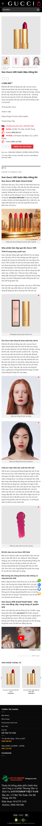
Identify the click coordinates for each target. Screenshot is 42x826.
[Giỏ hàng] (38, 3)
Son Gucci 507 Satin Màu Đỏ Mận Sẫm (31, 690)
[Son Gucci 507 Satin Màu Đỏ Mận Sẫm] (31, 677)
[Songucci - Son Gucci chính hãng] (21, 3)
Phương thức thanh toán (9, 722)
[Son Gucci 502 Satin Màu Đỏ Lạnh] (11, 677)
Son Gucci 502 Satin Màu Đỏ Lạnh (11, 690)
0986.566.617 (16, 132)
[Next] (37, 35)
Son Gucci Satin (6, 157)
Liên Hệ (4, 730)
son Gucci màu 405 (17, 155)
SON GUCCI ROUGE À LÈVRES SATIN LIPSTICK (23, 152)
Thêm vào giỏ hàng (22, 146)
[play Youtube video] (21, 638)
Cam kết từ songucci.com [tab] (11, 172)
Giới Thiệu (5, 726)
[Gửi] (38, 10)
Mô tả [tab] (4, 168)
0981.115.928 (16, 142)
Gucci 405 (8, 155)
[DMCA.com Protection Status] (21, 820)
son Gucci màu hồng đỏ (31, 155)
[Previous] (5, 35)
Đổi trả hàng (5, 719)
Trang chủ (6, 67)
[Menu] (3, 3)
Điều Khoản (5, 715)
